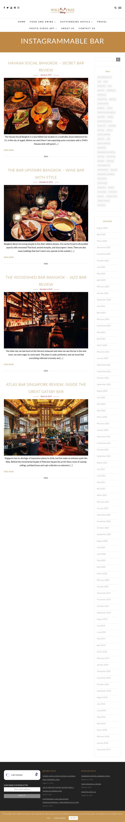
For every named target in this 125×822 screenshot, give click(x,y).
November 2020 (104, 521)
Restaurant (103, 170)
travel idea (112, 196)
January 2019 (102, 665)
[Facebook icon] (4, 8)
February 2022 (103, 424)
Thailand (102, 192)
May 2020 (101, 560)
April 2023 (101, 339)
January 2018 (102, 743)
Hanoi (110, 117)
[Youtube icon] (11, 8)
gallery (101, 117)
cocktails (102, 99)
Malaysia (101, 147)
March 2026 (102, 241)
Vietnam (101, 205)
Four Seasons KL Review (91, 784)
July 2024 (101, 306)
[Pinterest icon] (15, 8)
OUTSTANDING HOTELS (75, 22)
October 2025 (103, 261)
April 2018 (101, 724)
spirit (111, 187)
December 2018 (103, 671)
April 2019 (101, 645)
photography (104, 165)
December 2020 (103, 515)
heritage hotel (104, 121)
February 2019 (103, 658)
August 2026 (102, 228)
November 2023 (104, 326)
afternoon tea (104, 77)
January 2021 (102, 508)
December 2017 (103, 750)
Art (99, 81)
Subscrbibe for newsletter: (16, 785)
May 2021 (101, 482)
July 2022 (101, 398)
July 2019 (101, 626)
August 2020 (102, 541)
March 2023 (102, 345)
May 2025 (101, 274)
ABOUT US (68, 28)
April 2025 (101, 280)
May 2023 (101, 332)
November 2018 (104, 678)
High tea (102, 125)
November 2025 (104, 254)
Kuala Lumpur (104, 143)
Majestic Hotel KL (88, 792)
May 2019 (101, 639)
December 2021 (103, 437)
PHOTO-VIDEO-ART (42, 28)
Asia (105, 81)
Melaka (101, 156)
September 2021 (104, 456)
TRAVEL (102, 22)
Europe (101, 108)
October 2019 (103, 606)
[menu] (119, 8)
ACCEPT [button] (73, 818)
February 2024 (103, 319)
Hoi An (101, 130)
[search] (116, 8)
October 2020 (103, 528)
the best (113, 192)
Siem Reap (102, 178)
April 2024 (101, 313)
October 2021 (103, 450)
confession (103, 103)
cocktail (102, 95)
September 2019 (104, 613)
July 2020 (101, 547)
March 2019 (102, 652)
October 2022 (103, 378)
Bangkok (101, 86)
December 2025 (103, 248)
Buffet (101, 90)
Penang (110, 161)
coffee (112, 99)
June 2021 (101, 476)
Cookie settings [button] (60, 818)
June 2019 (101, 632)
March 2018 (102, 730)
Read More (9, 150)
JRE (108, 139)
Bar (109, 86)
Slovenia (102, 187)
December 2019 (103, 593)
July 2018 (101, 704)
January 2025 (102, 293)
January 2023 (102, 358)
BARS (46, 156)
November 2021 (104, 443)
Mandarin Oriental (106, 152)
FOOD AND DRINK (42, 22)
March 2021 (102, 495)
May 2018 (101, 717)
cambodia (111, 90)
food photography (106, 112)
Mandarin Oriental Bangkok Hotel (95, 776)
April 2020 (101, 567)
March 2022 (102, 417)
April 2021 (101, 489)
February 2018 (103, 737)
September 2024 (104, 300)
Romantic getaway (106, 174)
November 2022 (104, 371)
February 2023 (103, 352)
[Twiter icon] (8, 8)
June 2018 (101, 711)
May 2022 (101, 404)
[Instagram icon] (18, 8)
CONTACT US (87, 28)
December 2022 (103, 365)
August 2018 (102, 697)
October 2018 (103, 684)
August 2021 (102, 463)
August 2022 (102, 391)
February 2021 (103, 502)
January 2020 (102, 587)
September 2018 (104, 691)
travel (101, 196)
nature (101, 161)
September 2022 (104, 384)
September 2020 (104, 534)
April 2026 (101, 235)
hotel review (104, 134)
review (114, 170)
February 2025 (103, 287)
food (109, 108)
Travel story (103, 200)
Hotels (101, 139)
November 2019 (104, 600)
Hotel (109, 130)
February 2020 (103, 580)
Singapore (102, 183)
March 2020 (102, 574)
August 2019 (102, 619)
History (112, 125)
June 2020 (101, 554)
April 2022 (101, 411)
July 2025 (101, 267)
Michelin (111, 156)
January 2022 (102, 430)
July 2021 (101, 469)
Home (22, 22)
